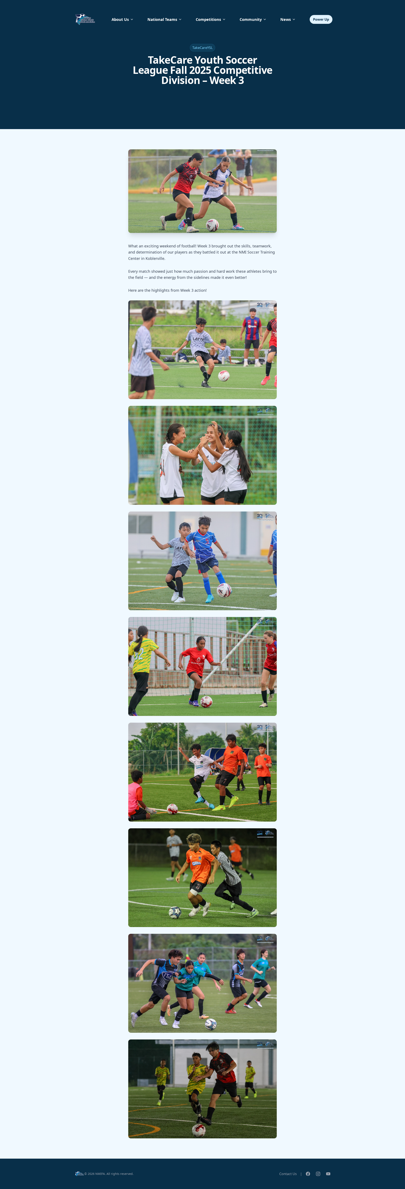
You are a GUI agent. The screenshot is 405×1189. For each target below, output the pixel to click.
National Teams (162, 19)
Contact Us (288, 1173)
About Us (120, 19)
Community (251, 19)
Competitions (208, 19)
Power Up (321, 19)
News (285, 19)
